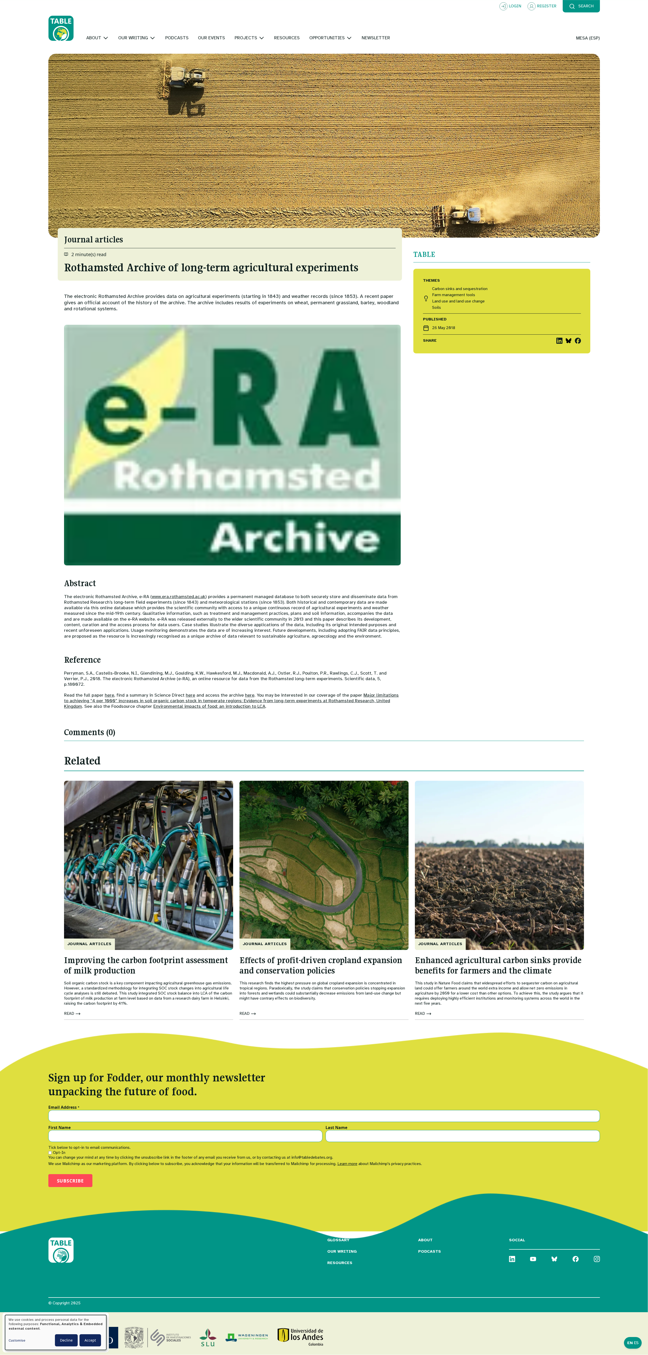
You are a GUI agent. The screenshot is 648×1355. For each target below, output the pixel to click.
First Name (59, 1127)
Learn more (347, 1163)
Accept (90, 1340)
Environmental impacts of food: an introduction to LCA (209, 706)
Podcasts (429, 1251)
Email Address (63, 1107)
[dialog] (55, 1332)
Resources (339, 1262)
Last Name (336, 1127)
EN (630, 1342)
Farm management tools (453, 295)
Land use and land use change (458, 301)
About (425, 1240)
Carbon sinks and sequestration (460, 289)
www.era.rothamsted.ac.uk (178, 596)
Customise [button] (17, 1340)
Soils (436, 307)
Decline (66, 1340)
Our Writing (342, 1251)
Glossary (338, 1240)
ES (636, 1342)
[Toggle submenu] (106, 38)
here (109, 695)
